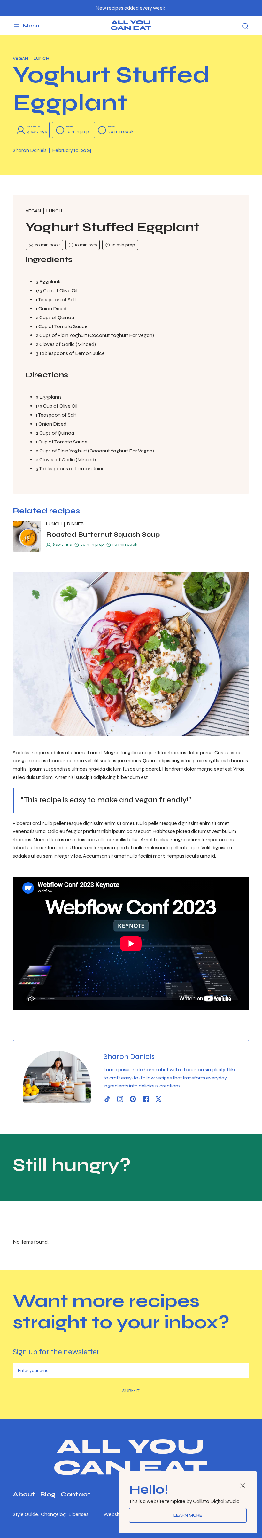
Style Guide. (26, 1514)
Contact (75, 1494)
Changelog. (53, 1514)
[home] (131, 25)
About (24, 1494)
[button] (26, 25)
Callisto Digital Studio (216, 1501)
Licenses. (78, 1514)
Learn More (187, 1515)
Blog (48, 1494)
